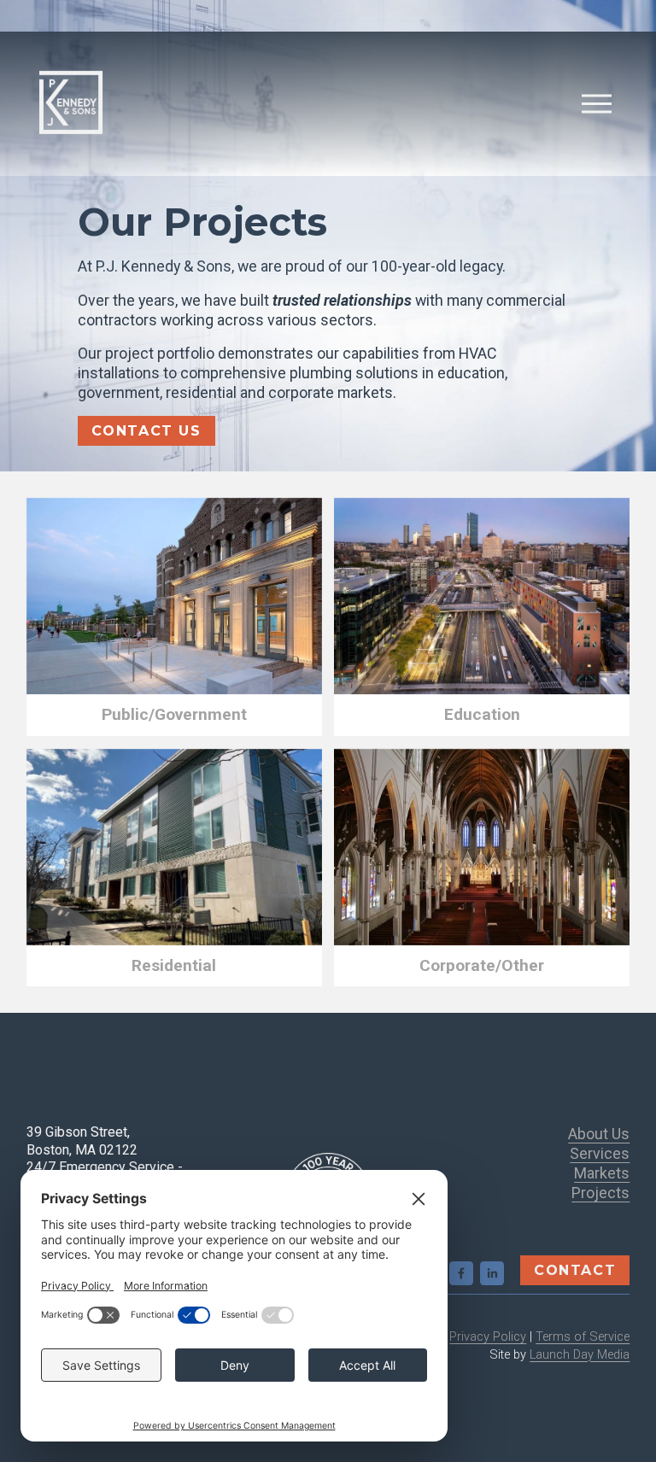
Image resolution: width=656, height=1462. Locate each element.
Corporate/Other (481, 965)
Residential (174, 965)
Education (482, 714)
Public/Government (174, 714)
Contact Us (146, 431)
